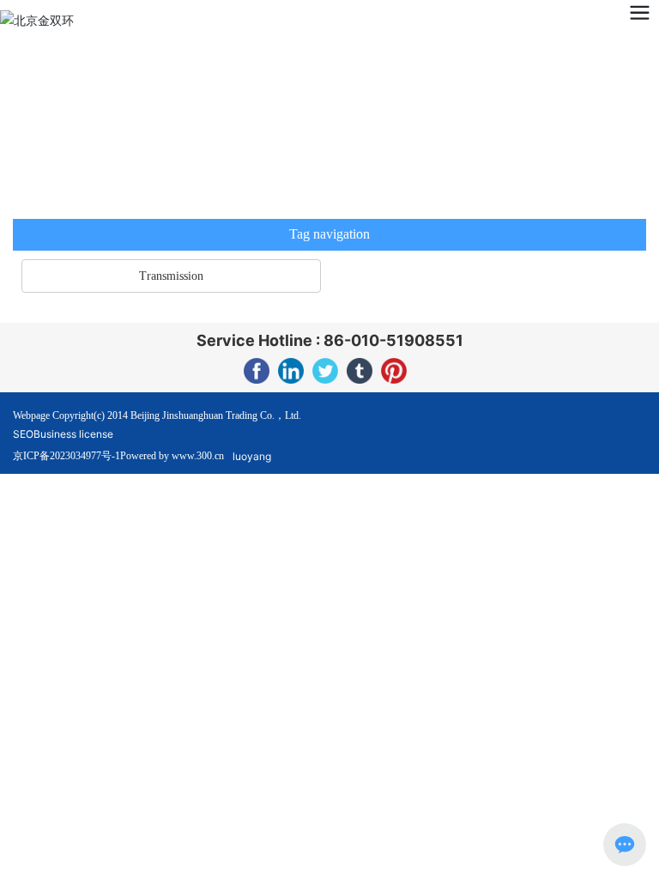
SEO (23, 433)
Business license (73, 433)
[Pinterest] (394, 371)
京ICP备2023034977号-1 (66, 456)
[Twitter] (325, 371)
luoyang (252, 456)
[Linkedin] (291, 371)
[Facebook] (256, 371)
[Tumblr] (359, 371)
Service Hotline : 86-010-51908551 (329, 340)
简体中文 (131, 18)
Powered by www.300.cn (172, 456)
